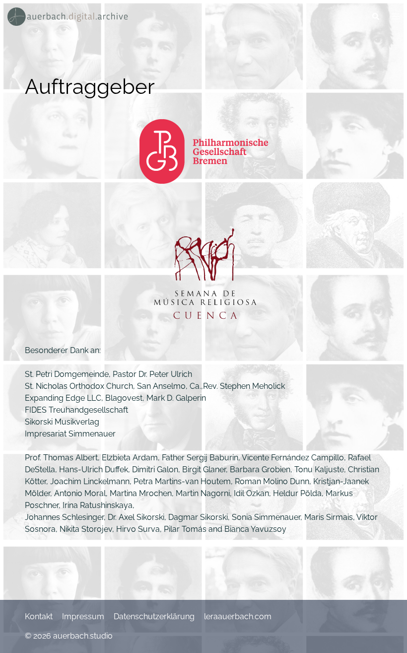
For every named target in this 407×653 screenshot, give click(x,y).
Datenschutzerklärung (154, 616)
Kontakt (39, 616)
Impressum (83, 616)
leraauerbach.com (237, 616)
